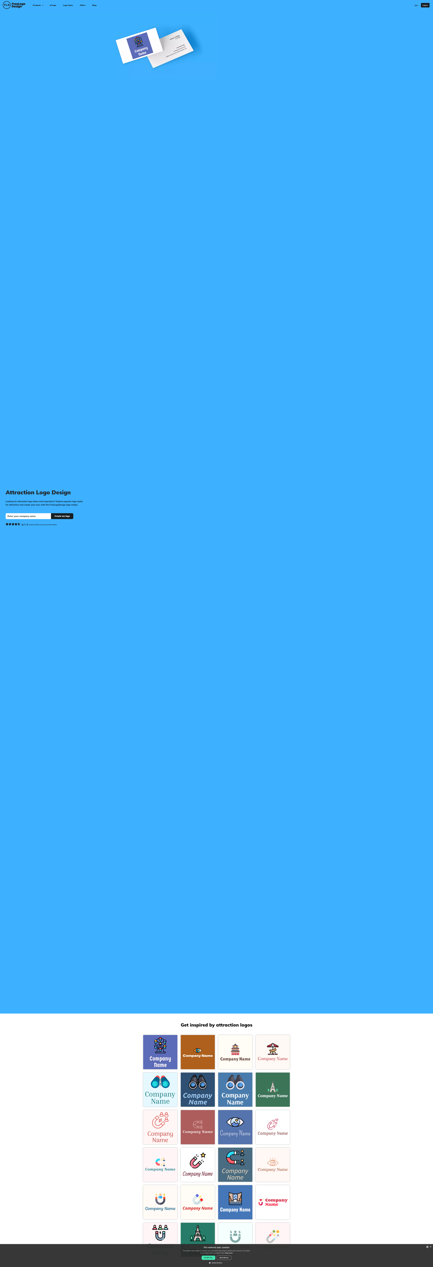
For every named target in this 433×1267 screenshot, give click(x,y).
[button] (216, 1263)
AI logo (53, 5)
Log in (425, 5)
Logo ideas (68, 5)
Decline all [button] (224, 1258)
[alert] (216, 1255)
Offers (82, 5)
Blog (94, 5)
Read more (229, 1253)
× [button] (430, 1247)
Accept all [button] (208, 1258)
